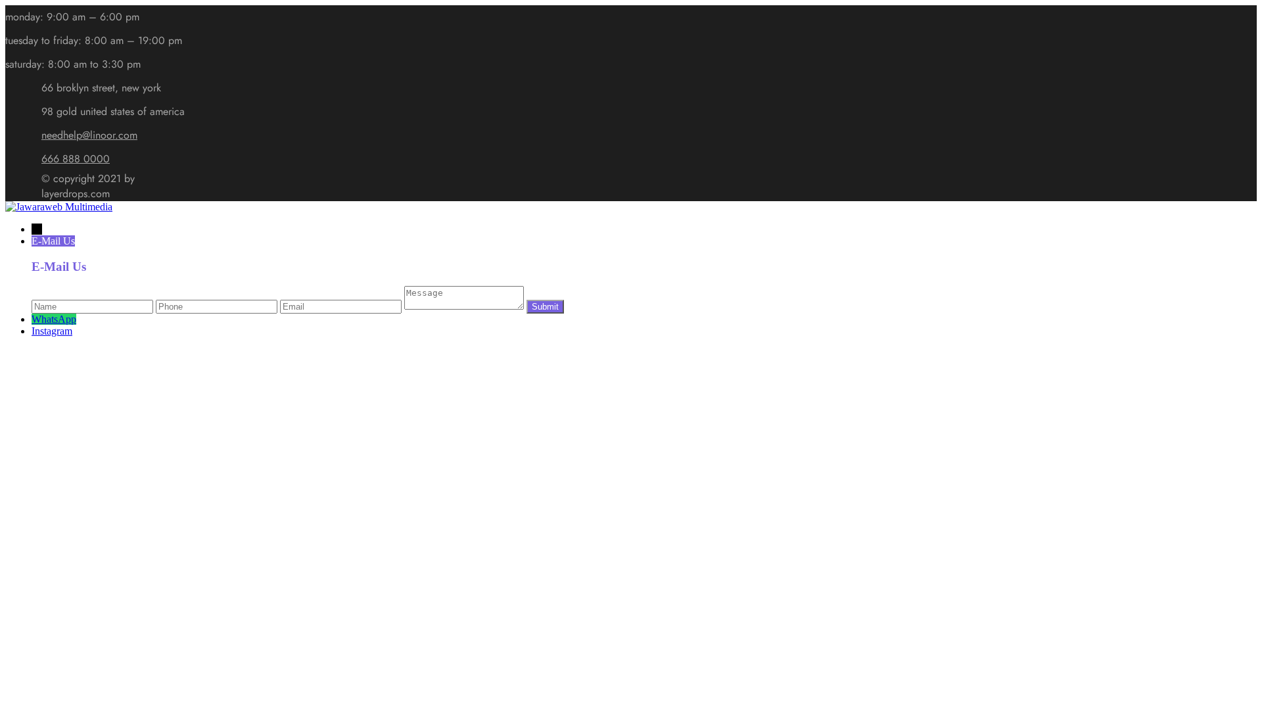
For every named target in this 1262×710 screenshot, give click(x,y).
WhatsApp (54, 319)
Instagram (52, 331)
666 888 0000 (75, 158)
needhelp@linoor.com (89, 135)
